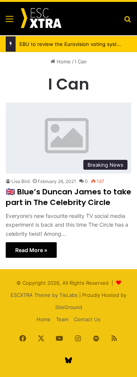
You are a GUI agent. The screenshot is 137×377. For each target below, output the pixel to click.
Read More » (31, 250)
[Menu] (9, 21)
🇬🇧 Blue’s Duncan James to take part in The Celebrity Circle (68, 197)
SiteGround (68, 307)
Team (62, 319)
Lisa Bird (20, 181)
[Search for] (127, 21)
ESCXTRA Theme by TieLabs (44, 295)
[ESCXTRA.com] (40, 18)
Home (63, 61)
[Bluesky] (68, 360)
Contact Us (87, 319)
